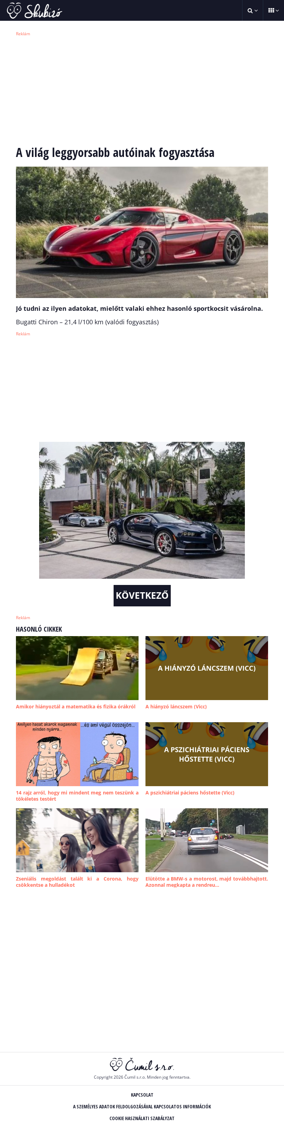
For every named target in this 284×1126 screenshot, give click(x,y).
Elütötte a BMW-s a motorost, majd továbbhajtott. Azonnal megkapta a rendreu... (206, 881)
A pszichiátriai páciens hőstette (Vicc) (189, 792)
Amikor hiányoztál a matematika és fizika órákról (75, 706)
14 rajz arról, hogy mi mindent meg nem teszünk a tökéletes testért (77, 795)
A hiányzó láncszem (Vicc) (176, 706)
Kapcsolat (142, 1094)
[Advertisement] (142, 89)
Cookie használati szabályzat (142, 1118)
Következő (142, 595)
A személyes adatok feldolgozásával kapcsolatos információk (142, 1106)
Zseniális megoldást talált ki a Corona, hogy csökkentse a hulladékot (77, 881)
